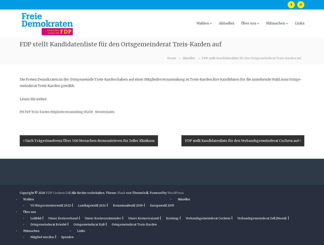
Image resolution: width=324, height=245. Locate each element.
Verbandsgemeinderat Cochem (208, 218)
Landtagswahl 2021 (92, 205)
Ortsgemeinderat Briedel (48, 224)
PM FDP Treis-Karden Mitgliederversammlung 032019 (56, 112)
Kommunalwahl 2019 (128, 205)
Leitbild (35, 218)
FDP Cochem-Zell (58, 193)
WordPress (175, 193)
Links (299, 23)
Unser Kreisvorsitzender (103, 218)
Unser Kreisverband (63, 218)
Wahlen (203, 23)
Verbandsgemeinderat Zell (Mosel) (262, 218)
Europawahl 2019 (162, 205)
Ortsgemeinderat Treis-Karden (134, 224)
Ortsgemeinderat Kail (89, 224)
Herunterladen (104, 112)
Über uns (248, 23)
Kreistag (172, 218)
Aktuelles (226, 23)
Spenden (67, 237)
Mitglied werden (42, 237)
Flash (121, 193)
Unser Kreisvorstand (143, 218)
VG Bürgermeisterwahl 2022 (50, 205)
